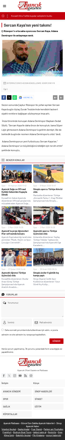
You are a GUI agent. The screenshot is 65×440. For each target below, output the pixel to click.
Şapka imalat (23, 429)
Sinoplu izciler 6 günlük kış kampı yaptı (46, 274)
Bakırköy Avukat (23, 435)
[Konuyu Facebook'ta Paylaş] (4, 97)
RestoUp (52, 432)
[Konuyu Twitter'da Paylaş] (9, 97)
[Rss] (25, 375)
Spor (4, 185)
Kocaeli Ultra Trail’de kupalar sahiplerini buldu (31, 16)
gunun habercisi (53, 435)
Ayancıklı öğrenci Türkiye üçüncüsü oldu (14, 274)
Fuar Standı (36, 429)
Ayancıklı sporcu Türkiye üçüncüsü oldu (45, 232)
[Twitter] (9, 375)
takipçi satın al (39, 432)
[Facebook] (4, 375)
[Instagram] (14, 375)
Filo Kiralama (38, 435)
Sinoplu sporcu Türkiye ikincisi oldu (47, 190)
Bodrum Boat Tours (22, 432)
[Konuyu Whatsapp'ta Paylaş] (14, 97)
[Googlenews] (31, 375)
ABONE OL (28, 97)
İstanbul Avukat (9, 429)
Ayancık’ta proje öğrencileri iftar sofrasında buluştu (15, 232)
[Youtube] (20, 375)
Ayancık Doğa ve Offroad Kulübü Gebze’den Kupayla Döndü (14, 192)
